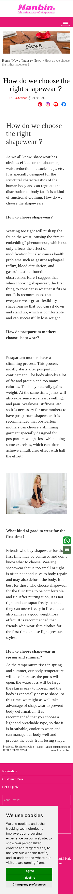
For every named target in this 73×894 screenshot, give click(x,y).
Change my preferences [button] (29, 884)
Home (6, 60)
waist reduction (18, 168)
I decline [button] (29, 877)
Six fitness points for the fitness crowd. (18, 748)
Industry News (31, 60)
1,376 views (20, 97)
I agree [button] (29, 870)
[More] (63, 104)
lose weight (50, 318)
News (16, 60)
